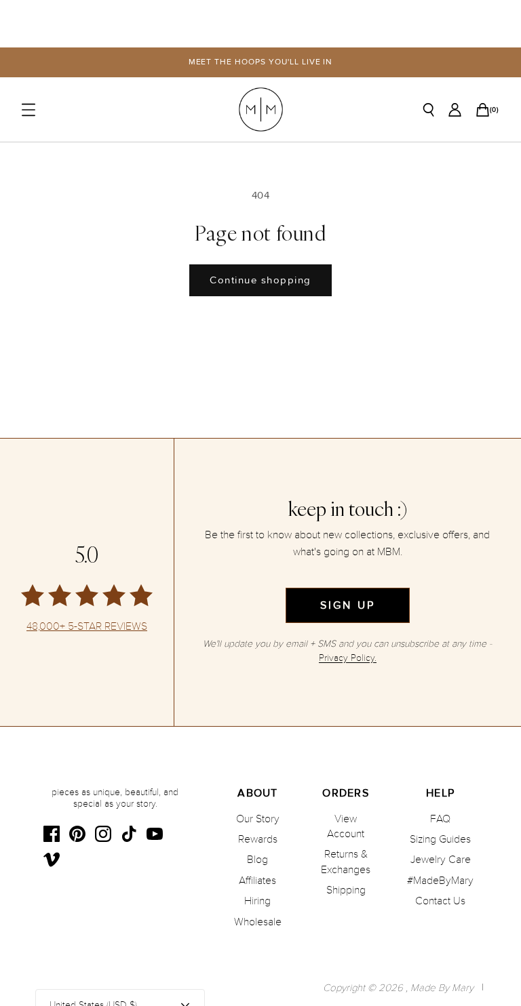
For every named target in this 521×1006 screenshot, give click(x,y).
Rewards (257, 839)
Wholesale (258, 922)
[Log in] (454, 110)
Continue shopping (260, 280)
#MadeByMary (440, 880)
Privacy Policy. (348, 658)
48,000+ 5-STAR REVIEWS (86, 626)
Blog (257, 859)
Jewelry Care (440, 859)
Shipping (346, 890)
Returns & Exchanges (345, 861)
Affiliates (257, 880)
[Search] (429, 110)
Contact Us (440, 901)
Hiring (257, 901)
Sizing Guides (440, 839)
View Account (345, 826)
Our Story (257, 819)
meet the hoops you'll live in (261, 62)
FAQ (440, 819)
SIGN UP (347, 605)
